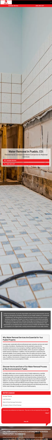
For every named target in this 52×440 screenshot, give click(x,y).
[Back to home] (6, 2)
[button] (51, 2)
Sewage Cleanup (7, 396)
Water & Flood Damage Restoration (12, 402)
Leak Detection (7, 399)
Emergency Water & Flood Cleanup (12, 405)
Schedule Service (13, 5)
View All (26, 421)
